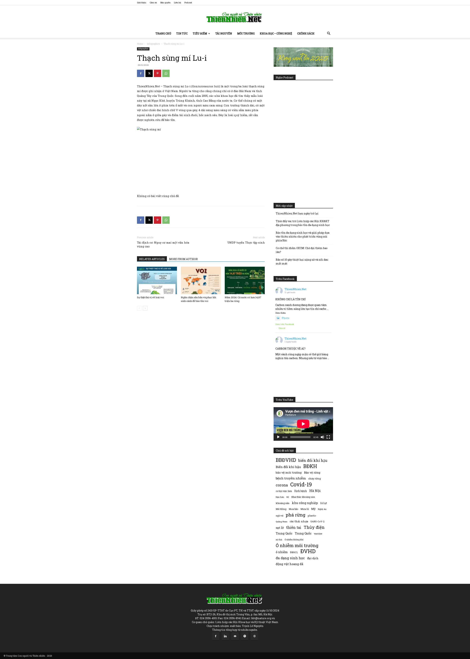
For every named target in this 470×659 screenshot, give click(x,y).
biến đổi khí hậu (312, 460)
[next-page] (145, 308)
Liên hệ (177, 2)
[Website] (254, 636)
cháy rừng (314, 478)
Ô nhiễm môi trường (297, 545)
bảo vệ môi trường (289, 472)
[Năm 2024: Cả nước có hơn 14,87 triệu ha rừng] (245, 280)
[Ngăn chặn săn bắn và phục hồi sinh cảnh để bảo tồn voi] (201, 280)
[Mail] (235, 636)
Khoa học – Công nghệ (276, 33)
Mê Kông (281, 509)
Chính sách (305, 33)
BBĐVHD (286, 460)
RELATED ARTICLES (152, 259)
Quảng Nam (281, 521)
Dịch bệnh (300, 491)
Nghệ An (322, 509)
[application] (303, 424)
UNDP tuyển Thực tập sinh (246, 242)
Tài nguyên (223, 33)
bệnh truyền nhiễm (291, 478)
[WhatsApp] (166, 73)
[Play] (278, 437)
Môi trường (246, 33)
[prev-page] (139, 308)
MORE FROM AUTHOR (183, 259)
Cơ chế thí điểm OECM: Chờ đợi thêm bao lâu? (302, 250)
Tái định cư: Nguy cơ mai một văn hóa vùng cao (163, 244)
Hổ (287, 497)
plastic (312, 515)
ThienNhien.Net (295, 289)
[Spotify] (244, 636)
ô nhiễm (282, 552)
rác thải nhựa (299, 521)
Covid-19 (301, 484)
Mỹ (313, 509)
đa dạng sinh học (290, 558)
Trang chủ (163, 33)
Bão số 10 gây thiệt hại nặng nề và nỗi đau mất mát (302, 261)
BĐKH (310, 466)
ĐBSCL (294, 552)
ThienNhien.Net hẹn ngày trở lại (297, 213)
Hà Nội (315, 491)
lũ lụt (323, 503)
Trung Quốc (284, 533)
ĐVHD (308, 551)
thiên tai (293, 527)
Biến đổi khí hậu (288, 467)
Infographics (153, 43)
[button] (328, 34)
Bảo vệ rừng (312, 472)
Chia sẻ (281, 328)
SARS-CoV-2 (317, 521)
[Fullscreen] (328, 437)
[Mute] (322, 437)
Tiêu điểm (200, 33)
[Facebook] (140, 73)
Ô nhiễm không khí (294, 539)
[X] (149, 73)
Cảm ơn (153, 2)
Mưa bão (293, 509)
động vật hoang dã (289, 564)
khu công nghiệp (305, 503)
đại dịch (312, 558)
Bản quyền (165, 2)
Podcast (188, 2)
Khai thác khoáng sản (303, 496)
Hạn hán (280, 497)
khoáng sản (283, 503)
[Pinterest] (157, 73)
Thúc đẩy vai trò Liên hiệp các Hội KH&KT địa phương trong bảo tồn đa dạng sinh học (303, 223)
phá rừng (295, 515)
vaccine (318, 533)
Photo (285, 318)
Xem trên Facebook (284, 324)
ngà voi (279, 515)
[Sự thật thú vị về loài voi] (157, 280)
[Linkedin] (225, 636)
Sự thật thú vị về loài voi (150, 297)
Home (140, 43)
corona (282, 485)
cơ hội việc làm (284, 491)
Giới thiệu (141, 2)
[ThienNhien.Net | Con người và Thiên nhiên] (235, 17)
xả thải (279, 539)
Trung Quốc (303, 533)
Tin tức (182, 33)
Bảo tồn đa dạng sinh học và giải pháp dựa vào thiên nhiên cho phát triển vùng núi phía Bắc (302, 236)
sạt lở (280, 528)
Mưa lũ (305, 509)
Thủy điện (314, 527)
